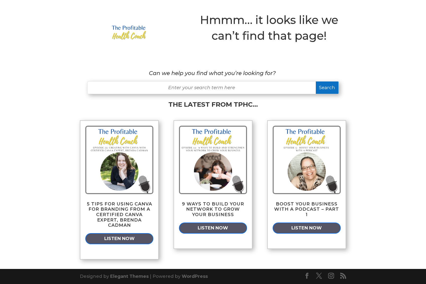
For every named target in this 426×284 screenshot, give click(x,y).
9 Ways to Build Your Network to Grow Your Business (213, 209)
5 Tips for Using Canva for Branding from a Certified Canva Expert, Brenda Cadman (119, 214)
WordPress (195, 276)
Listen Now (119, 238)
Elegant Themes (129, 276)
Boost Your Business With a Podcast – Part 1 (306, 209)
